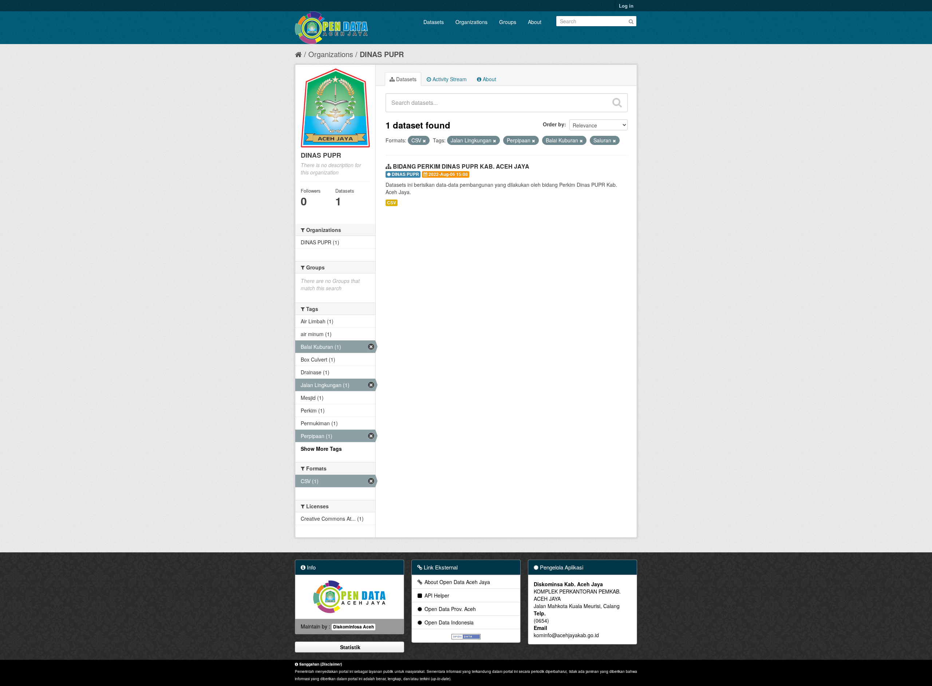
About (534, 21)
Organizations (471, 21)
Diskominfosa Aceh (353, 627)
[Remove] (424, 140)
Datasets (433, 21)
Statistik (349, 647)
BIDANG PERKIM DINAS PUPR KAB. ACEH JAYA (461, 166)
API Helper (436, 595)
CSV (391, 203)
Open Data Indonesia (448, 622)
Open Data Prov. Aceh (449, 608)
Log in (626, 5)
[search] (617, 102)
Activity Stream (449, 79)
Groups (507, 21)
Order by (553, 124)
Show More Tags (321, 448)
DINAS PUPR (382, 54)
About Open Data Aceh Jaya (456, 582)
